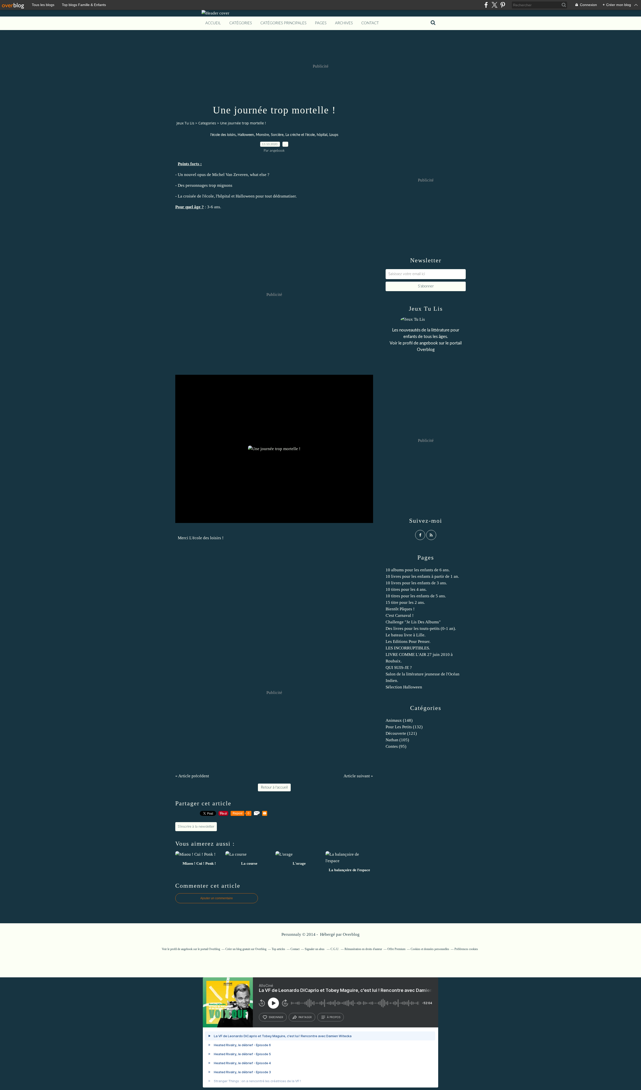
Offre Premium (396, 949)
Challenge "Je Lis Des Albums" (413, 622)
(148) (399, 720)
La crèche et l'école (300, 135)
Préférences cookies (466, 949)
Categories (207, 123)
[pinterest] (503, 5)
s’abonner (276, 1017)
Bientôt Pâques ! (400, 609)
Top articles (278, 949)
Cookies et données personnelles (430, 949)
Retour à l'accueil (274, 787)
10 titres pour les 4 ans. (406, 589)
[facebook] (486, 5)
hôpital (322, 135)
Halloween (246, 135)
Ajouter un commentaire (216, 898)
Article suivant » (358, 776)
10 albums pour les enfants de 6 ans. (418, 570)
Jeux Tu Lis (185, 123)
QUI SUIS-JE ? (399, 667)
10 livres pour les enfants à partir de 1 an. (422, 576)
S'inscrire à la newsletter (196, 826)
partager (305, 1017)
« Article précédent (192, 776)
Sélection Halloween (404, 687)
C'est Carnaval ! (400, 615)
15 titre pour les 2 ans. (405, 602)
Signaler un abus (315, 949)
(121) (401, 733)
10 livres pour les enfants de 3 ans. (416, 583)
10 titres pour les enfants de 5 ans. (416, 596)
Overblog (351, 934)
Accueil (213, 23)
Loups (333, 135)
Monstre (262, 135)
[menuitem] (213, 23)
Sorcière (277, 135)
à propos (333, 1017)
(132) (404, 726)
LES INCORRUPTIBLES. (408, 648)
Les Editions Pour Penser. (408, 641)
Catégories (240, 23)
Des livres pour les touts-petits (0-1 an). (421, 628)
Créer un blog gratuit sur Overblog (245, 949)
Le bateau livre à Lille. (405, 635)
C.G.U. (335, 949)
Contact (370, 23)
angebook (428, 343)
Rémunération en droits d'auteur (363, 949)
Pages (321, 23)
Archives (344, 23)
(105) (397, 740)
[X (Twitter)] (494, 5)
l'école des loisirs (223, 135)
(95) (396, 746)
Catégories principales (283, 23)
